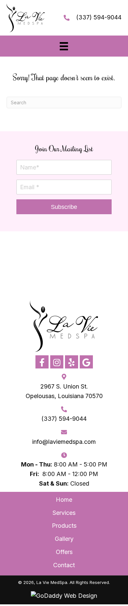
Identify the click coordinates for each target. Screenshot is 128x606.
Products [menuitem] (64, 525)
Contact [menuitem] (64, 565)
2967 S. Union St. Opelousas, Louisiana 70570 (64, 391)
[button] (64, 206)
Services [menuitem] (64, 512)
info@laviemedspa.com (64, 441)
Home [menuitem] (64, 499)
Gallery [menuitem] (64, 538)
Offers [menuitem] (64, 551)
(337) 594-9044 (98, 17)
